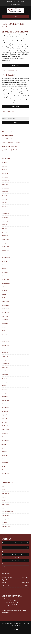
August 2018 (5, 411)
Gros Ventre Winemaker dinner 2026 (11, 142)
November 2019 (5, 363)
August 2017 (5, 444)
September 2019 (5, 371)
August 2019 (5, 374)
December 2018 (5, 400)
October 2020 (5, 349)
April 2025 (4, 202)
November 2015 (5, 473)
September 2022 (6, 283)
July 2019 (4, 378)
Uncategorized (5, 519)
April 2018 (4, 422)
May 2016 (4, 470)
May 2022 (4, 294)
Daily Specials (5, 493)
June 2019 (4, 382)
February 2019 (5, 393)
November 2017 (5, 437)
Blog (3, 486)
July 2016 (4, 466)
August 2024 (5, 221)
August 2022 (5, 287)
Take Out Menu (5, 515)
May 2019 (4, 385)
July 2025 (4, 195)
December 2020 (5, 341)
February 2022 (5, 301)
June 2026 (4, 166)
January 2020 (5, 360)
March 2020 (5, 352)
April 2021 (4, 334)
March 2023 (5, 272)
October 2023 (5, 254)
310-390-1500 (15, 1)
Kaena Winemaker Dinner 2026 (9, 146)
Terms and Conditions (15, 31)
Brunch (3, 489)
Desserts (4, 497)
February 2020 (5, 356)
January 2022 (5, 305)
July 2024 (4, 224)
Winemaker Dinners (6, 526)
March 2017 (4, 451)
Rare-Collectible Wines (7, 511)
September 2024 (6, 217)
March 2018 (5, 426)
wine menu (4, 522)
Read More (15, 65)
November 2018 (5, 404)
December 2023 (5, 246)
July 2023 (4, 261)
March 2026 (5, 173)
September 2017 (5, 440)
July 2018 (4, 415)
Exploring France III (7, 139)
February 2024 (5, 239)
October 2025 (5, 184)
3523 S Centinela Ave (15, 4)
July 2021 (4, 327)
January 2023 (5, 276)
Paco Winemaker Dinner (8, 135)
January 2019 (5, 396)
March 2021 (4, 338)
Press (3, 508)
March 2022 (5, 298)
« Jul (3, 566)
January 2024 (5, 243)
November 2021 (5, 312)
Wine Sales (8, 74)
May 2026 (4, 169)
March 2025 (5, 206)
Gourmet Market (6, 504)
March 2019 (4, 389)
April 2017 (4, 448)
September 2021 (5, 319)
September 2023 (6, 257)
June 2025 (4, 199)
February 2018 (5, 429)
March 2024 (5, 235)
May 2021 (4, 330)
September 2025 (6, 188)
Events (3, 500)
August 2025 (5, 191)
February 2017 (5, 455)
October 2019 (5, 367)
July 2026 (4, 162)
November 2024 (5, 213)
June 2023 (4, 265)
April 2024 (4, 232)
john (4, 70)
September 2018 (6, 407)
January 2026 (5, 177)
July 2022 (4, 290)
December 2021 (5, 308)
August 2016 (5, 462)
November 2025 (5, 180)
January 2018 (5, 433)
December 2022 (5, 279)
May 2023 (4, 268)
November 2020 (5, 345)
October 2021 (5, 316)
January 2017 (5, 459)
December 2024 (5, 210)
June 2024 (4, 228)
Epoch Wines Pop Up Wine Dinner (10, 150)
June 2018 (4, 418)
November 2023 (5, 250)
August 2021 (5, 323)
